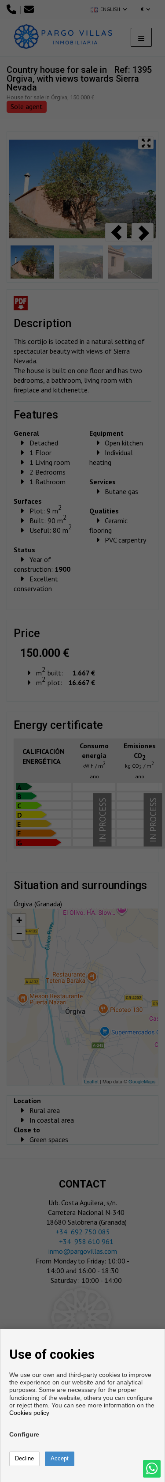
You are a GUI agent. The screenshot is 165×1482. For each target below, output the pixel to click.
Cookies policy (29, 1412)
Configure (24, 1434)
